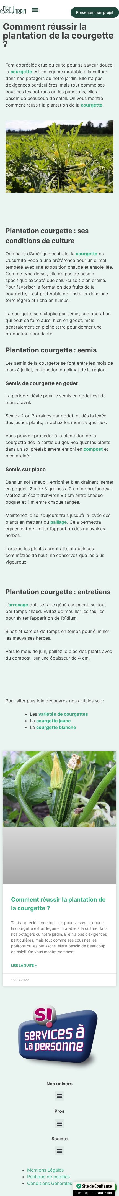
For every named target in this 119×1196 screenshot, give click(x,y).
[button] (35, 9)
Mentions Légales (45, 1170)
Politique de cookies (48, 1176)
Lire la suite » (24, 965)
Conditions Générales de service (61, 1183)
